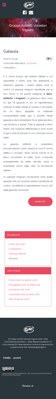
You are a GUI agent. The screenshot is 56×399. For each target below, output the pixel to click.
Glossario (31, 63)
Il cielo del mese (17, 244)
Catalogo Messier (17, 253)
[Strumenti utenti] (49, 59)
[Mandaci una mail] (31, 13)
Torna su (26, 386)
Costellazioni (15, 249)
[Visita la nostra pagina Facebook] (25, 13)
